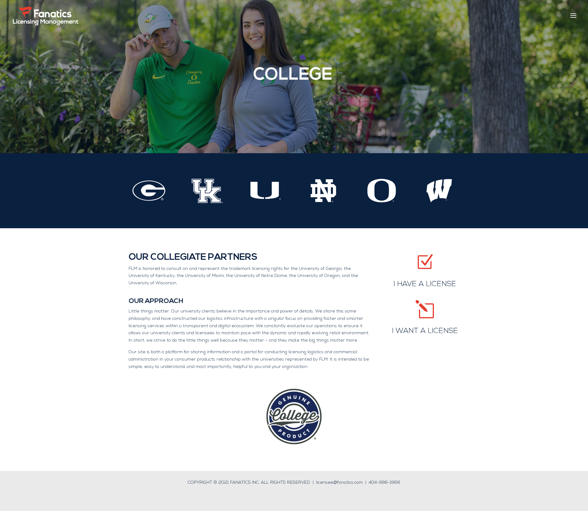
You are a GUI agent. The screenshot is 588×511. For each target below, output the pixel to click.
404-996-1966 (384, 482)
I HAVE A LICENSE (425, 284)
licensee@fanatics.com (339, 482)
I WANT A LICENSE (425, 331)
